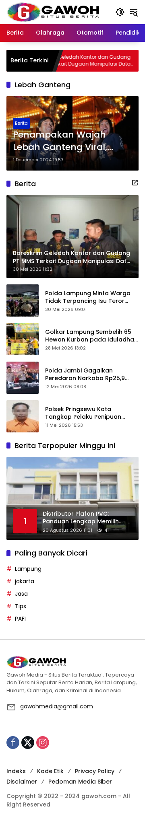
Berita (21, 123)
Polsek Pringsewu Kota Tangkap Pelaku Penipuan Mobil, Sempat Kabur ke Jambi (89, 413)
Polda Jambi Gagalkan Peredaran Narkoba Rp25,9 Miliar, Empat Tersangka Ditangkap (85, 375)
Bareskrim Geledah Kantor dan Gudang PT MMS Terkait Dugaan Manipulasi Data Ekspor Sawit (66, 61)
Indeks (16, 771)
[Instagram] (42, 742)
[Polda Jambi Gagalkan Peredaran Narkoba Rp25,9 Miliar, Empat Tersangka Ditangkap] (22, 378)
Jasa (21, 594)
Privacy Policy (94, 771)
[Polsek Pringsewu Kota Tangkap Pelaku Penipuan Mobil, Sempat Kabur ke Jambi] (22, 416)
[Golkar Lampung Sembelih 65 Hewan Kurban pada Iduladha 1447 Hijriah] (22, 339)
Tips (20, 606)
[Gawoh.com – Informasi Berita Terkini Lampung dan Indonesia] (52, 12)
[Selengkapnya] (135, 182)
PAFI (20, 619)
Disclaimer (21, 782)
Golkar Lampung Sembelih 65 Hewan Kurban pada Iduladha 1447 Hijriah (89, 336)
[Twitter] (27, 742)
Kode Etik (50, 771)
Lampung (28, 569)
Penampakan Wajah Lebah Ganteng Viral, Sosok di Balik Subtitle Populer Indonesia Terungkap (61, 141)
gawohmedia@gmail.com (56, 706)
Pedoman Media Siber (80, 782)
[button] (120, 12)
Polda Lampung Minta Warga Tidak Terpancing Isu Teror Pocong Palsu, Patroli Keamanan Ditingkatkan (87, 297)
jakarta (24, 581)
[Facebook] (12, 742)
